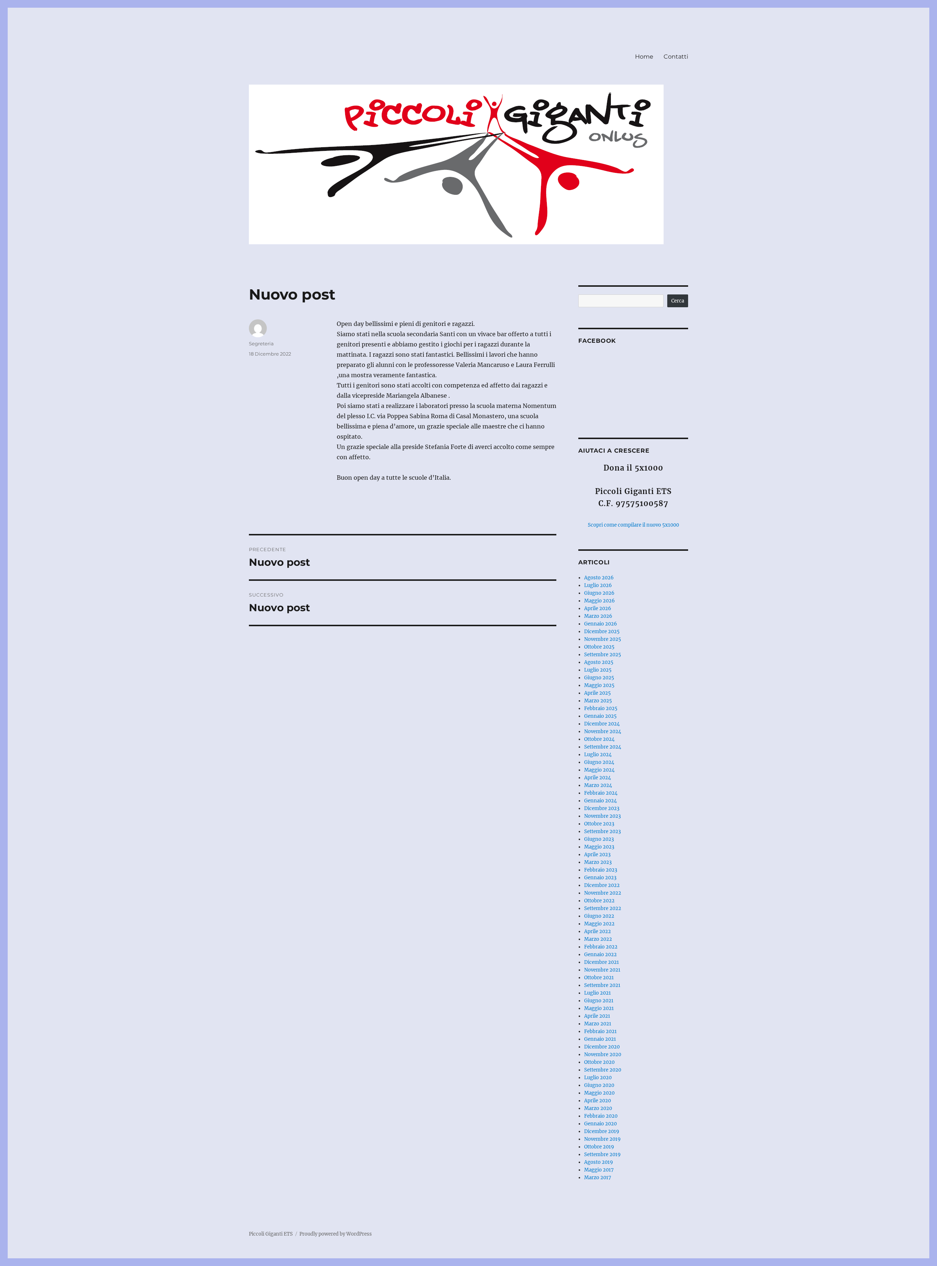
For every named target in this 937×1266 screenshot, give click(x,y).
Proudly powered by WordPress (335, 1234)
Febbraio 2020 (600, 1116)
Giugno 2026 (599, 593)
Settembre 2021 (602, 985)
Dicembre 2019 (601, 1131)
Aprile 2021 (597, 1016)
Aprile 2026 (597, 608)
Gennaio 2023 (600, 878)
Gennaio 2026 (600, 624)
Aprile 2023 (597, 854)
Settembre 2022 (602, 908)
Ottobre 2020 (599, 1062)
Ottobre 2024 (599, 739)
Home (644, 56)
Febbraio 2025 (600, 708)
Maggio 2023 (599, 847)
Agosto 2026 (599, 578)
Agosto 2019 (598, 1162)
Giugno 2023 (599, 839)
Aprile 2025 (597, 693)
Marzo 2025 (598, 701)
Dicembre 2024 (602, 724)
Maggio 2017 (599, 1170)
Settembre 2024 (602, 747)
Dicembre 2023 (601, 808)
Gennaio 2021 (600, 1039)
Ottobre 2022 (599, 901)
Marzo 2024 (598, 785)
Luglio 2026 (598, 585)
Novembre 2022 (602, 893)
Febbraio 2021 (600, 1031)
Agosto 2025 (598, 662)
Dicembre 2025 (602, 631)
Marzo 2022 (598, 939)
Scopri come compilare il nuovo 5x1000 (633, 525)
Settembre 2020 (602, 1070)
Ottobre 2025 (599, 647)
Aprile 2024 (597, 778)
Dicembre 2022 (602, 885)
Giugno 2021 (598, 1001)
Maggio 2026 (599, 601)
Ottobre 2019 (599, 1147)
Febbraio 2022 (600, 947)
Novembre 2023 (602, 816)
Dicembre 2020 (602, 1047)
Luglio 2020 (598, 1077)
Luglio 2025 (598, 670)
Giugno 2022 (599, 916)
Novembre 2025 (602, 639)
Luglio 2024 (598, 754)
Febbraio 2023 (600, 870)
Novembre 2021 (602, 970)
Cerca (677, 301)
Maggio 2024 (599, 770)
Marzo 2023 (598, 862)
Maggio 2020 (599, 1093)
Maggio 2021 (599, 1008)
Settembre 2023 (602, 831)
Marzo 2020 (598, 1108)
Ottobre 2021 (599, 977)
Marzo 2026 (598, 616)
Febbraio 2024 (600, 793)
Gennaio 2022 (600, 954)
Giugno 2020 (599, 1085)
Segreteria (261, 343)
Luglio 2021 (597, 993)
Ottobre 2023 (599, 824)
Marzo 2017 (597, 1177)
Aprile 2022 (597, 931)
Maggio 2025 (599, 685)
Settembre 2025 (602, 654)
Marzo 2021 (597, 1024)
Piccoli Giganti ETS (271, 1234)
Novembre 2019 (602, 1139)
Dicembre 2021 (601, 962)
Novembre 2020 (602, 1054)
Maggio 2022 (599, 924)
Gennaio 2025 (600, 716)
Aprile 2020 (597, 1101)
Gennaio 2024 (600, 801)
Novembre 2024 (602, 731)
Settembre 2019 (602, 1154)
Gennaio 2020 (600, 1124)
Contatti (676, 56)
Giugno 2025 (599, 678)
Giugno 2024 (599, 762)
